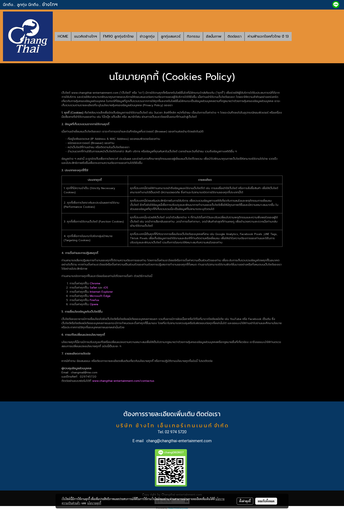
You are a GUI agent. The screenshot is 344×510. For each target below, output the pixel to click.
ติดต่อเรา (234, 36)
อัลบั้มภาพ (213, 36)
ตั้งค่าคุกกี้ (245, 501)
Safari (93, 288)
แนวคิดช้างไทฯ (85, 36)
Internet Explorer (101, 292)
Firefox (94, 300)
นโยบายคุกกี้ (94, 503)
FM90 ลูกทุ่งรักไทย (118, 36)
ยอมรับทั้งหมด (266, 501)
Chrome (95, 283)
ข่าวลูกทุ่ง (147, 36)
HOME (63, 36)
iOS (106, 288)
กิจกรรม (193, 36)
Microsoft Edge (100, 296)
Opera (94, 304)
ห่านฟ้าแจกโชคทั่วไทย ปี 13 (268, 36)
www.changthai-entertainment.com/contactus (123, 381)
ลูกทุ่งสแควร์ (171, 36)
